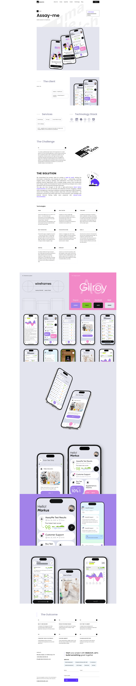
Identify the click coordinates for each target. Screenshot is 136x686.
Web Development (69, 662)
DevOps (93, 665)
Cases (61, 2)
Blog (82, 2)
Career (71, 2)
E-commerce (93, 662)
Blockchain (87, 665)
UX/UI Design (79, 665)
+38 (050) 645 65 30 (42, 657)
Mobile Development (69, 665)
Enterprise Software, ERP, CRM (81, 662)
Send (67, 680)
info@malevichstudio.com (44, 659)
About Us (56, 2)
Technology (77, 2)
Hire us (96, 1)
